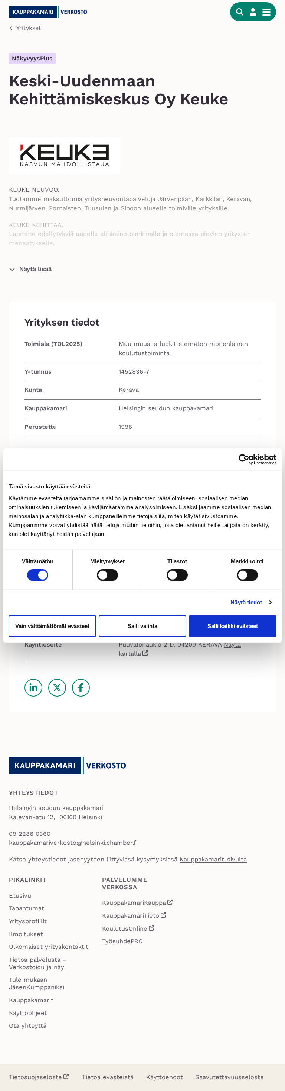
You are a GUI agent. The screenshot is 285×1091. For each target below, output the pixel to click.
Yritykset (28, 27)
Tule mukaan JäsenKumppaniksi (36, 983)
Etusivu (20, 895)
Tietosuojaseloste (35, 1077)
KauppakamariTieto (134, 916)
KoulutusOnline (128, 929)
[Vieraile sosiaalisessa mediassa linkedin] (33, 688)
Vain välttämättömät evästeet (52, 626)
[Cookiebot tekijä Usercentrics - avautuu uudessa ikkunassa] (244, 459)
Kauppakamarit (31, 1000)
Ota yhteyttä (27, 1025)
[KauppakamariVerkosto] (64, 12)
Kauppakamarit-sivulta (213, 859)
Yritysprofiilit (28, 921)
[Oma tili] (253, 12)
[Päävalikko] (266, 12)
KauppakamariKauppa (138, 903)
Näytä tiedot (246, 602)
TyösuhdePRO (122, 941)
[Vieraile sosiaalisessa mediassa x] (57, 688)
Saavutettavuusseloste (229, 1077)
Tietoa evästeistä (108, 1077)
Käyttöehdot (164, 1077)
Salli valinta (142, 626)
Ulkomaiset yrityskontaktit (48, 946)
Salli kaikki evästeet (232, 626)
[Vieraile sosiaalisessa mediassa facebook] (81, 688)
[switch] (107, 575)
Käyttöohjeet (28, 1013)
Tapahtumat (26, 908)
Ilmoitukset (26, 934)
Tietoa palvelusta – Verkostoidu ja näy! (38, 963)
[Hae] (239, 12)
